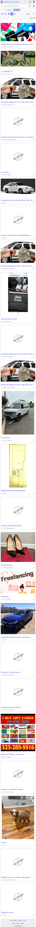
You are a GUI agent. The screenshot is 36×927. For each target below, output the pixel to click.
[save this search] (33, 6)
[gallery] (11, 13)
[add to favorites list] (2, 47)
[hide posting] (34, 47)
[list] (2, 13)
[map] (15, 13)
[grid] (8, 13)
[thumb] (5, 13)
